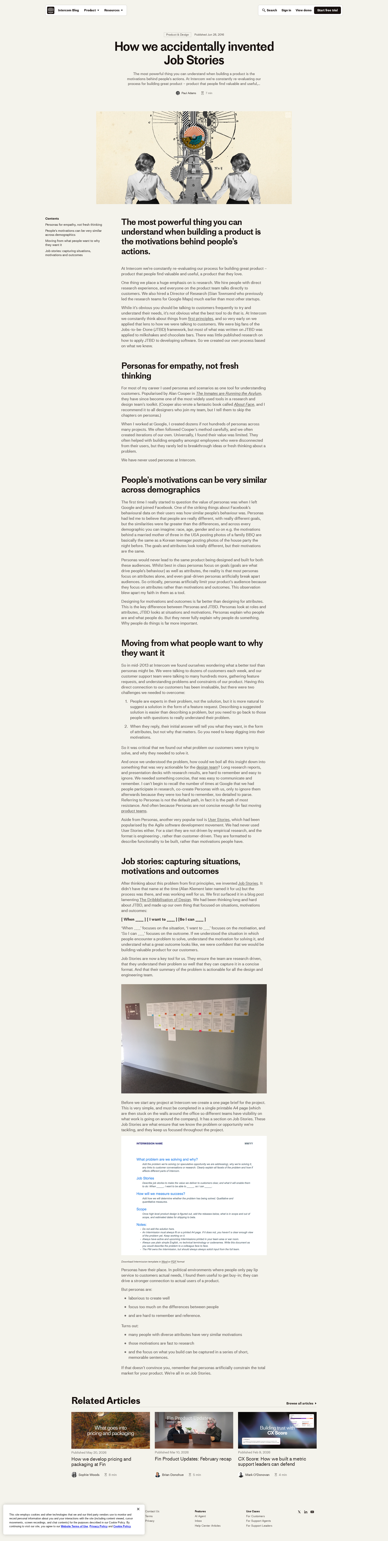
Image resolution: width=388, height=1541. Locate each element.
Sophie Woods (89, 1475)
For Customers (255, 1516)
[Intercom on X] (299, 1512)
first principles (200, 318)
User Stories (219, 819)
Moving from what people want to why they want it (72, 243)
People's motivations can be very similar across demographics (73, 233)
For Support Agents (258, 1521)
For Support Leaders (259, 1525)
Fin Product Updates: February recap (193, 1459)
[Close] (138, 1509)
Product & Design (177, 34)
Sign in (286, 10)
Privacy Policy (99, 1526)
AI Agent (200, 1516)
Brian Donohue (173, 1475)
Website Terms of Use (74, 1526)
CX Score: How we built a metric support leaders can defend (272, 1461)
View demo (304, 10)
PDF (173, 1261)
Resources (112, 10)
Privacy (149, 1521)
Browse (299, 1403)
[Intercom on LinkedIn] (306, 1512)
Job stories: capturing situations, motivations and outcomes (68, 253)
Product (90, 10)
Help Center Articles (207, 1525)
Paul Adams (188, 93)
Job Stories (248, 883)
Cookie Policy (122, 1526)
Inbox (198, 1521)
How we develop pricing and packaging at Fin (101, 1461)
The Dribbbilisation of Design (165, 899)
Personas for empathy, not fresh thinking (73, 225)
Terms (149, 1516)
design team (207, 767)
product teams (134, 810)
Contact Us (152, 1511)
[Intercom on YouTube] (312, 1512)
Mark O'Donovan (257, 1475)
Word (164, 1261)
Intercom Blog (68, 10)
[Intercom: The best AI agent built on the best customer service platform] (50, 10)
